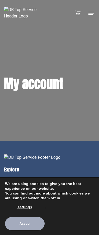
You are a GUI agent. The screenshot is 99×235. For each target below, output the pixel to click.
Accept (25, 223)
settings (24, 207)
